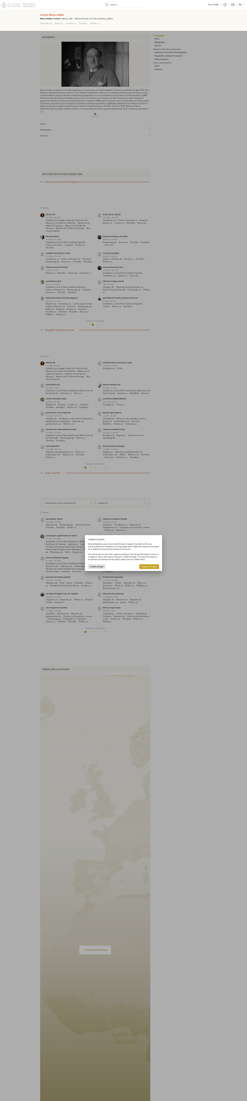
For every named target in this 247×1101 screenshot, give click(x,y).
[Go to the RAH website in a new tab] (11, 4)
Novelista (83, 23)
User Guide (213, 4)
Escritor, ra (71, 23)
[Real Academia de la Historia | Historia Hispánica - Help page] (225, 4)
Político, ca (95, 23)
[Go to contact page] (233, 4)
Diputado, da (46, 23)
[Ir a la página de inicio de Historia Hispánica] (28, 4)
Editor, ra (59, 23)
